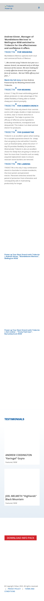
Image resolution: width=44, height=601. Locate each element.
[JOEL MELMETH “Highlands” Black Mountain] (22, 481)
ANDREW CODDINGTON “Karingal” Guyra (18, 456)
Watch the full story (12, 80)
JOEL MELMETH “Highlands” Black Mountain (21, 497)
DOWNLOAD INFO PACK (20, 538)
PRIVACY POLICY (14, 589)
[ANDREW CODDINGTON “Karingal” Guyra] (22, 440)
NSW (15, 462)
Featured (8, 462)
